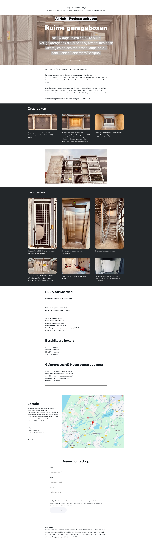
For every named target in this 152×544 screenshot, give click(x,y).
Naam (51, 467)
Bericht (52, 487)
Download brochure (76, 61)
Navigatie (31, 440)
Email (51, 477)
